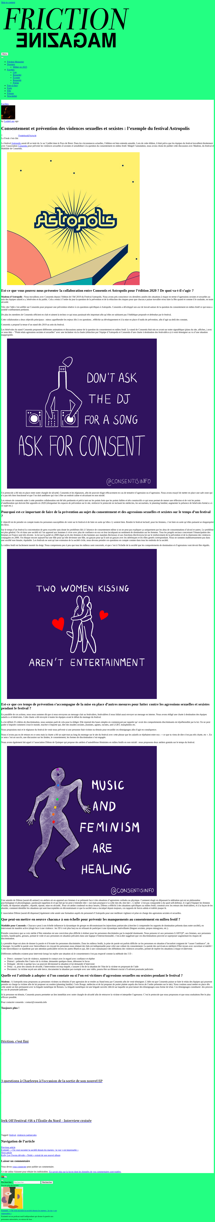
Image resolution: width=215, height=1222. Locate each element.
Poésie (16, 83)
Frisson (10, 93)
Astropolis (16, 143)
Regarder (17, 75)
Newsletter (12, 96)
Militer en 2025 (20, 67)
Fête (9, 91)
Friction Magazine (15, 62)
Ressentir (17, 80)
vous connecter (19, 1166)
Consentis (23, 146)
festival (12, 1135)
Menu (4, 54)
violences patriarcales (27, 1135)
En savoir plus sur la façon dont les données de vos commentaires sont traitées (85, 1171)
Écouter (16, 77)
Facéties (10, 69)
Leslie (7, 121)
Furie (9, 88)
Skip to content (8, 2)
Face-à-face (12, 85)
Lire (15, 72)
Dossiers (11, 64)
